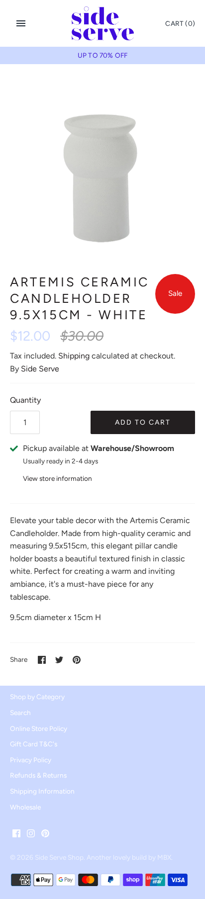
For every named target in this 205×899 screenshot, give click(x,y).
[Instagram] (31, 835)
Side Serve (40, 368)
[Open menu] (21, 23)
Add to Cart (143, 422)
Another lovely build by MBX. (130, 857)
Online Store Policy (38, 728)
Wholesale (25, 807)
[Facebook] (16, 835)
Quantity (25, 400)
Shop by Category (37, 697)
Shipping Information (42, 791)
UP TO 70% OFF (102, 55)
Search (20, 713)
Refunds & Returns (38, 775)
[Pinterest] (45, 835)
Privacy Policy (30, 760)
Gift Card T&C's (33, 744)
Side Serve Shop (59, 857)
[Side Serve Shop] (103, 23)
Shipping (74, 355)
